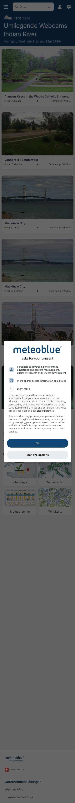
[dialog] (37, 401)
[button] (38, 389)
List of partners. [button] (45, 410)
